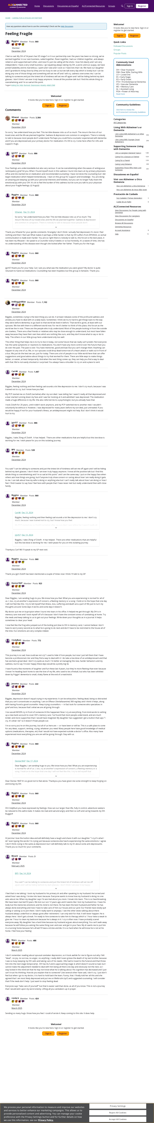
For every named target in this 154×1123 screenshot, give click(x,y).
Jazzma (15, 683)
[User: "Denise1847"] (7, 584)
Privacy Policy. (46, 1120)
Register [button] (63, 105)
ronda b (15, 998)
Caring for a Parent (132, 160)
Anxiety (43, 85)
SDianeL (15, 117)
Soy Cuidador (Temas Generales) (132, 198)
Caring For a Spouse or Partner (132, 156)
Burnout (27, 85)
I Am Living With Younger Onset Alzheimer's (132, 141)
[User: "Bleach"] (7, 856)
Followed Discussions (123, 46)
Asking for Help (17, 85)
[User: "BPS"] (7, 450)
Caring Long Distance (132, 164)
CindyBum (16, 640)
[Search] (122, 6)
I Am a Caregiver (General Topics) (132, 153)
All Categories (120, 122)
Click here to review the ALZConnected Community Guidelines (131, 111)
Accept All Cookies (118, 1119)
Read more (120, 94)
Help (132, 234)
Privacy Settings (118, 1106)
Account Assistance (132, 230)
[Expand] (56, 227)
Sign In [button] (48, 105)
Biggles (15, 41)
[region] (77, 1113)
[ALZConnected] (18, 6)
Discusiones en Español (124, 220)
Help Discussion (67, 26)
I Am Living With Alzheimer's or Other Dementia (132, 135)
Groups (117, 49)
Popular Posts (120, 53)
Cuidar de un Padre (132, 202)
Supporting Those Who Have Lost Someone (132, 169)
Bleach (15, 856)
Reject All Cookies (117, 1112)
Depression (35, 85)
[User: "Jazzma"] (7, 684)
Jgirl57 (15, 153)
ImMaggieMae (19, 301)
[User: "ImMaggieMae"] (7, 302)
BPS (13, 449)
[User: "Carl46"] (7, 372)
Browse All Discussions (124, 223)
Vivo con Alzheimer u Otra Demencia (132, 186)
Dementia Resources (123, 227)
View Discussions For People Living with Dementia (130, 211)
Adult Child (51, 85)
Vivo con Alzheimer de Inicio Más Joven (131, 190)
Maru (14, 940)
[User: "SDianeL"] (7, 118)
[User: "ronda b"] (7, 999)
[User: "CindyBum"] (7, 641)
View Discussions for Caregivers (127, 216)
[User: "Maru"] (7, 941)
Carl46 (15, 371)
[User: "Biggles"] (7, 42)
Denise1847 (17, 583)
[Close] (150, 1112)
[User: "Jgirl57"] (7, 154)
